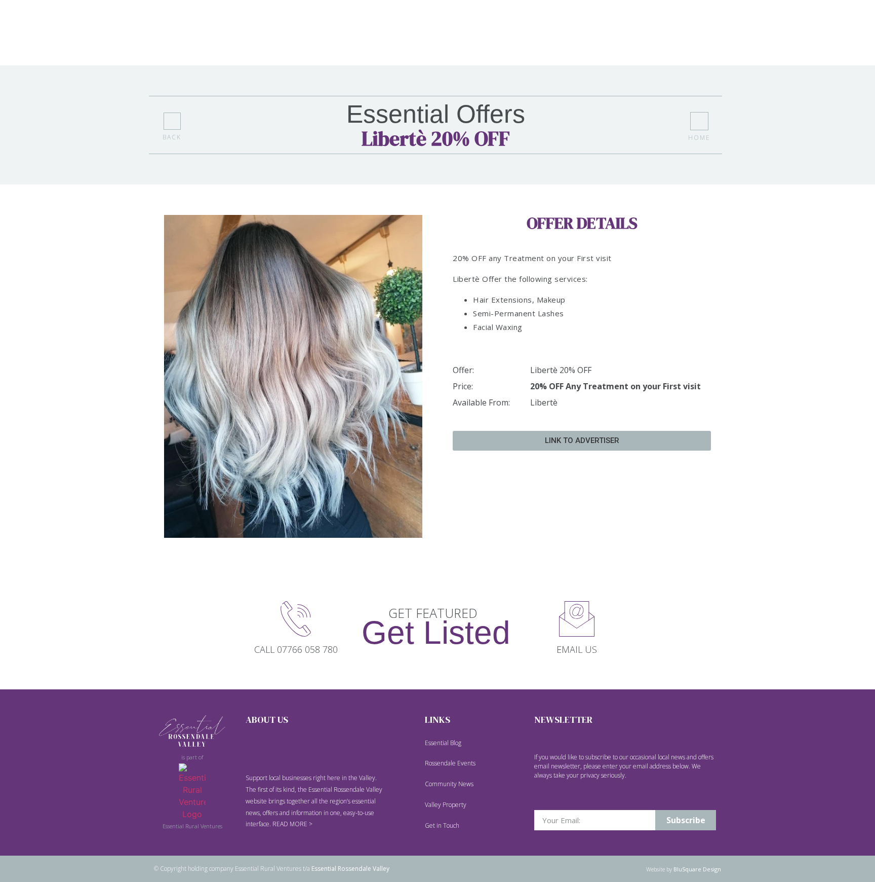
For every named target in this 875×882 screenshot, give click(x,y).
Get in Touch (442, 825)
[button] (582, 441)
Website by (683, 869)
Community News (449, 784)
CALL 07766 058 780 (296, 649)
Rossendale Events (450, 763)
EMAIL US (576, 649)
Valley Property (445, 804)
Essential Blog (443, 743)
